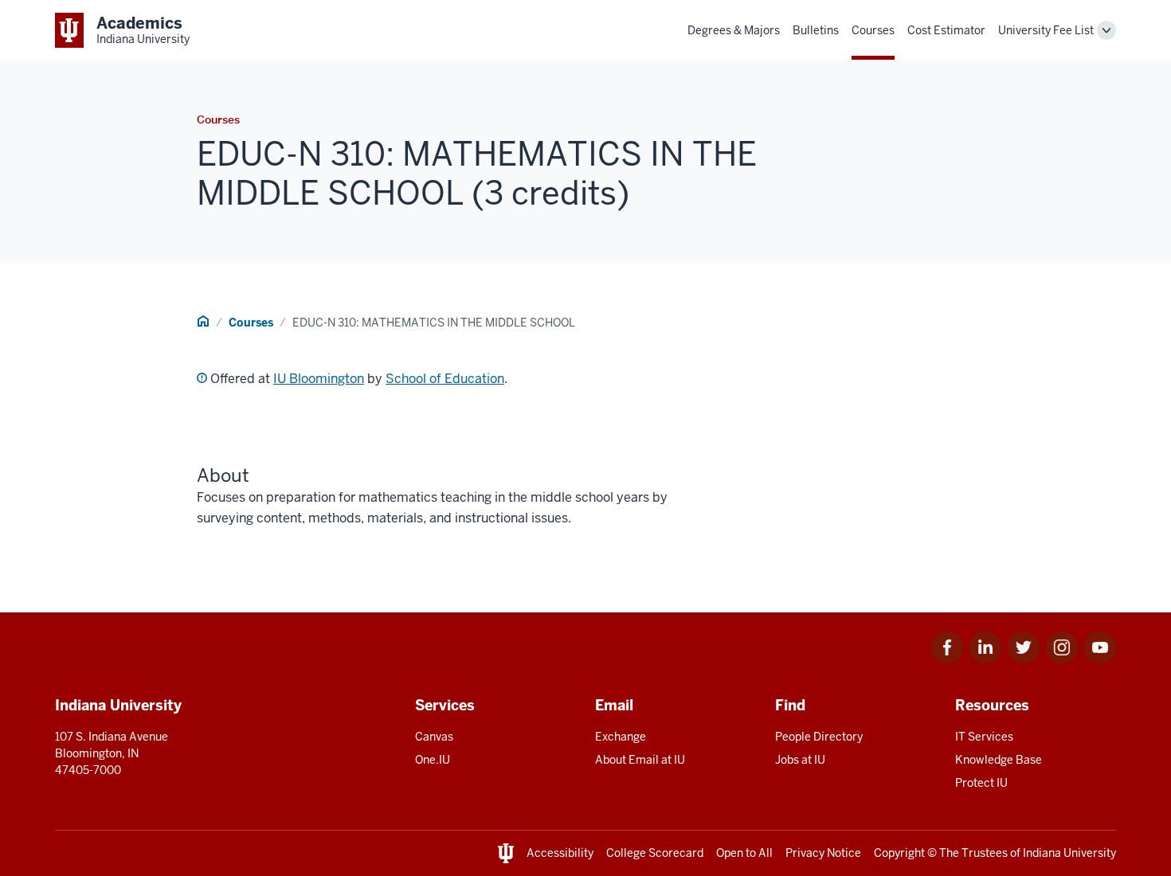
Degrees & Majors (733, 30)
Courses (873, 30)
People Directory (819, 736)
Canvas (434, 736)
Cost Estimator (946, 30)
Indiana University (1069, 853)
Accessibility (560, 853)
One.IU (432, 760)
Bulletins (816, 30)
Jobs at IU (800, 760)
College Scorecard (654, 853)
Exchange (620, 736)
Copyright (899, 853)
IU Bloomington (318, 378)
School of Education (445, 378)
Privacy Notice (823, 853)
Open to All (744, 853)
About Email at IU (640, 760)
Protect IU (981, 783)
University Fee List (1046, 30)
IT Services (984, 736)
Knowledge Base (998, 760)
